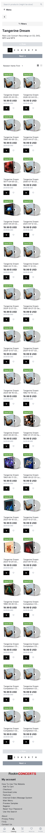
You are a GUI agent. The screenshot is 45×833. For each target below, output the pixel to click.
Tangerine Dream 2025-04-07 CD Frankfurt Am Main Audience (31, 138)
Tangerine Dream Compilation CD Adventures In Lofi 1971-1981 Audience (12, 687)
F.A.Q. (4, 821)
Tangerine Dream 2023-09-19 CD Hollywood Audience (30, 561)
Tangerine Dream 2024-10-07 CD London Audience (31, 349)
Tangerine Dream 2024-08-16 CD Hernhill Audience (11, 392)
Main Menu (8, 800)
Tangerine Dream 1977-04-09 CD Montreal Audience (11, 180)
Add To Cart (8, 786)
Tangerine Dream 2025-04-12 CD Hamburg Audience (31, 223)
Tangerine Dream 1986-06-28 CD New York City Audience (11, 603)
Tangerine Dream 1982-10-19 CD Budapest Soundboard (30, 392)
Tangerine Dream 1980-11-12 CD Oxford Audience (30, 265)
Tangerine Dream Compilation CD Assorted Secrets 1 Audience (31, 729)
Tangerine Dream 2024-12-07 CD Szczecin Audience (11, 349)
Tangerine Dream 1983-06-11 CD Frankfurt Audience (12, 476)
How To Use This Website (13, 784)
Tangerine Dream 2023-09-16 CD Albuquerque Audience (11, 518)
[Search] (41, 4)
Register (6, 806)
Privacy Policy (8, 819)
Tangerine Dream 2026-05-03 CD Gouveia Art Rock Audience (11, 96)
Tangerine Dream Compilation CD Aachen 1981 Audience (11, 645)
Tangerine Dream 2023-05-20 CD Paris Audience (11, 434)
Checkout (7, 789)
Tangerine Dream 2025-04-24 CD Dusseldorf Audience (11, 223)
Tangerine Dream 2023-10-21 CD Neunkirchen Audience (30, 518)
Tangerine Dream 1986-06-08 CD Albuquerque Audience (11, 138)
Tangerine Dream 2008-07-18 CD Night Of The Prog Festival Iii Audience (31, 180)
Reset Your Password (12, 809)
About (4, 816)
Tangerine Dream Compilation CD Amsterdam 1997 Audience (11, 729)
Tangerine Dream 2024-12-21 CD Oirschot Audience (11, 307)
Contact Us (7, 824)
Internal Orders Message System (17, 798)
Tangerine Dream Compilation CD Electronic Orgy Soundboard (30, 603)
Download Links (10, 792)
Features (7, 795)
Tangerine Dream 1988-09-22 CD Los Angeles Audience (31, 476)
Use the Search (10, 812)
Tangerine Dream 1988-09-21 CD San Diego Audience (31, 307)
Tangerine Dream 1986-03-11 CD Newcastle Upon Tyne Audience (11, 265)
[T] (4, 17)
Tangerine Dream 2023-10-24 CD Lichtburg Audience (12, 561)
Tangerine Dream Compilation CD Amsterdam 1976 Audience (30, 687)
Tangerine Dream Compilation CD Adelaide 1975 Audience (30, 645)
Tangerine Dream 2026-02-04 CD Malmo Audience (30, 96)
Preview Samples (10, 803)
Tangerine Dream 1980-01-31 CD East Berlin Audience (32, 434)
